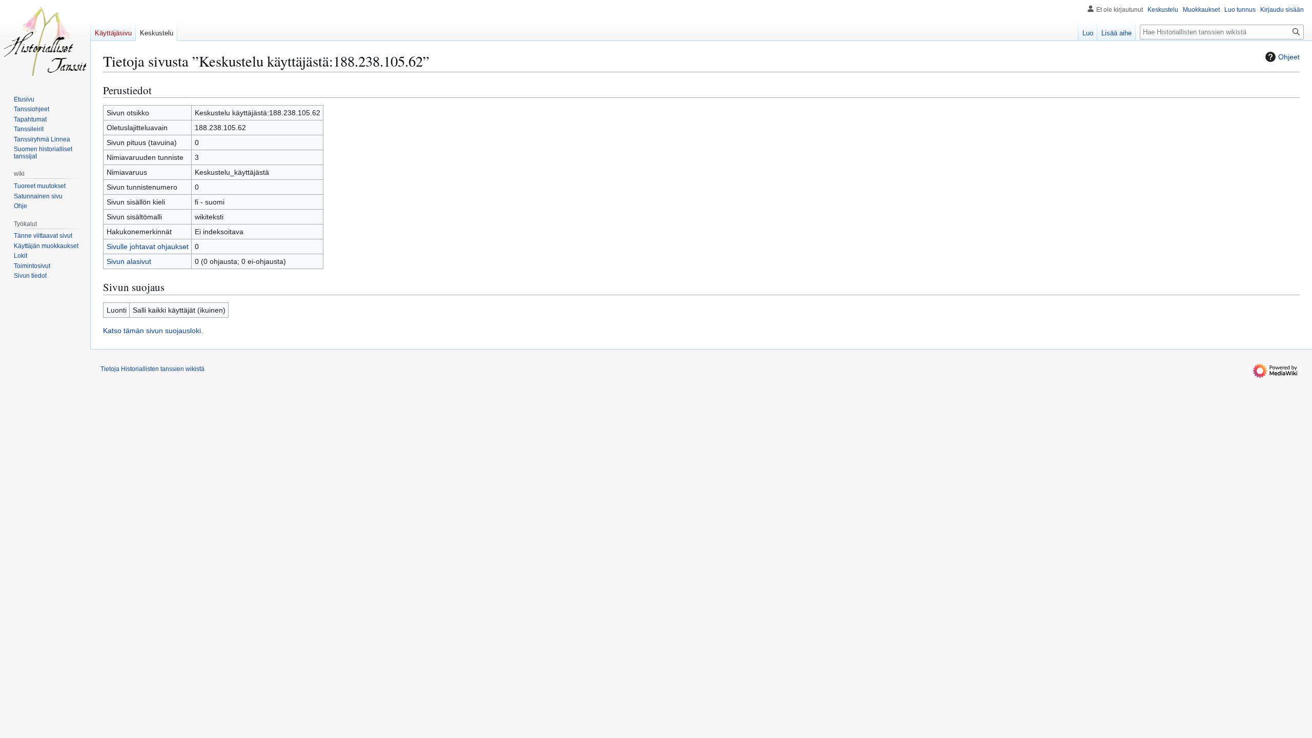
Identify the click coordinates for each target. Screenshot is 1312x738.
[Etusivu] (45, 41)
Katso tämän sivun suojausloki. (153, 330)
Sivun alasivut (129, 261)
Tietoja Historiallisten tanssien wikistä (152, 369)
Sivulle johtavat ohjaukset (148, 246)
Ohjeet (1289, 57)
